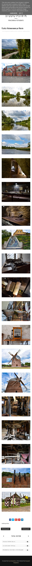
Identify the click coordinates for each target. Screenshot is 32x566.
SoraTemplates (12, 561)
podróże (20, 31)
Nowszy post (5, 529)
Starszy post (26, 529)
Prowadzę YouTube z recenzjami (13, 550)
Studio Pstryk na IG (9, 541)
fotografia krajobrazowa (10, 31)
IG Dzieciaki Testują (9, 545)
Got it (21, 13)
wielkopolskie (26, 31)
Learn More (13, 13)
